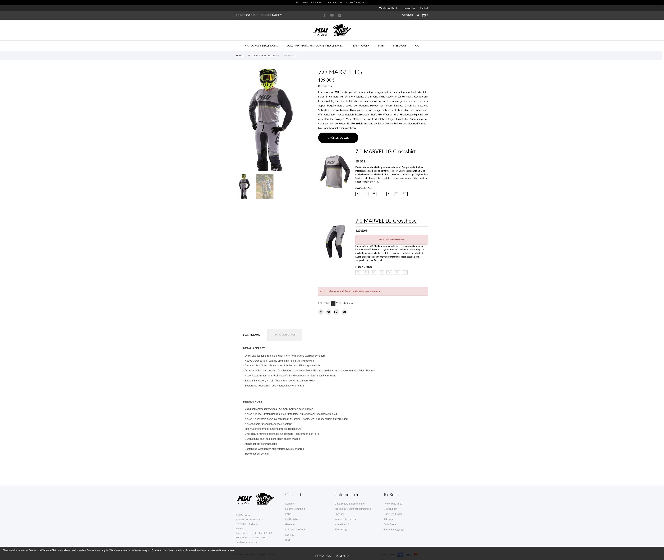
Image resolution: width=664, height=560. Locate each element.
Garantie (289, 524)
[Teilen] (321, 312)
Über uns (339, 514)
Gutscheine (390, 524)
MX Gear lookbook (295, 530)
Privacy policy (324, 556)
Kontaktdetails (342, 524)
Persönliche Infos (393, 504)
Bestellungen (390, 509)
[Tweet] (328, 312)
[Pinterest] (344, 312)
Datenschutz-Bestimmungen (350, 504)
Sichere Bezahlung (295, 509)
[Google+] (336, 312)
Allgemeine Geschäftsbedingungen (353, 509)
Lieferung (290, 504)
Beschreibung (251, 335)
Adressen (389, 519)
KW (417, 45)
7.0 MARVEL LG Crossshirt (385, 151)
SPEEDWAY (399, 45)
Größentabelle (292, 519)
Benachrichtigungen (394, 530)
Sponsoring (409, 8)
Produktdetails (285, 335)
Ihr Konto (392, 495)
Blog (287, 540)
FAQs (288, 514)
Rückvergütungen (393, 514)
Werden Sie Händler (389, 8)
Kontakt (424, 8)
